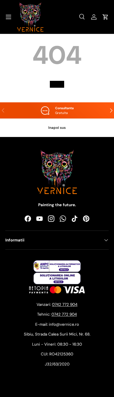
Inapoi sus (57, 127)
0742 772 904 (64, 304)
